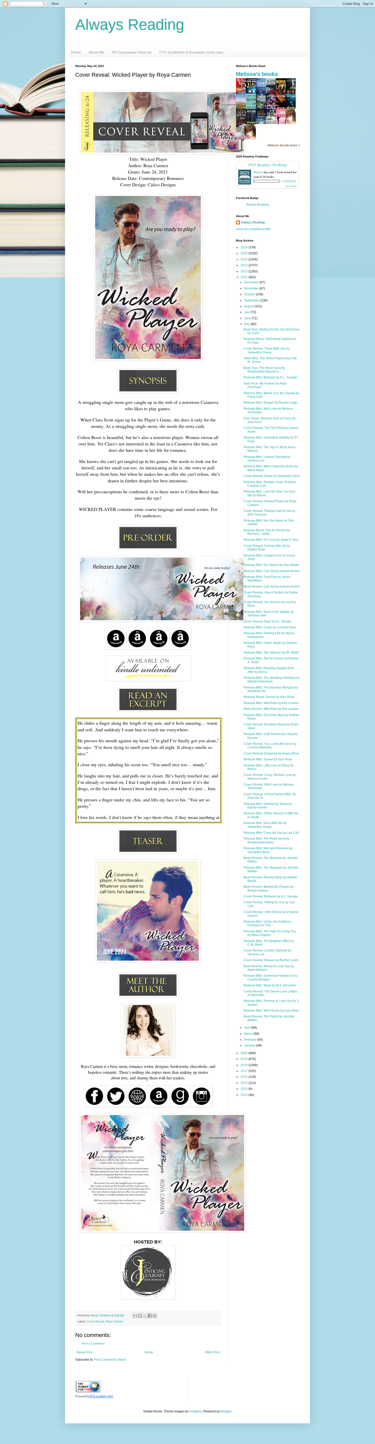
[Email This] (135, 1315)
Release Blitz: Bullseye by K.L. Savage (270, 377)
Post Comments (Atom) (110, 1359)
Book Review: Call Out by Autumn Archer (272, 586)
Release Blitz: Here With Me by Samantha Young (265, 824)
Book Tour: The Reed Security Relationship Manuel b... (264, 369)
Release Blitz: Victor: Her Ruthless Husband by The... (267, 923)
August (249, 306)
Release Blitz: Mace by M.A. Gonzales (270, 985)
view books (291, 186)
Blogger (226, 1411)
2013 (244, 1095)
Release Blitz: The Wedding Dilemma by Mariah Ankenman (271, 679)
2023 (244, 265)
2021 (244, 277)
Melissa (258, 172)
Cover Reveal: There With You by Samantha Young (267, 350)
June (248, 318)
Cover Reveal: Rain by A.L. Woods (267, 621)
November (251, 288)
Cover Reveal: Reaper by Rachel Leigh (271, 960)
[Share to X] (144, 1315)
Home (76, 52)
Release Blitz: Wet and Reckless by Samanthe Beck (268, 850)
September (252, 300)
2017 (244, 1071)
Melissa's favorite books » (284, 145)
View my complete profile (253, 229)
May (247, 324)
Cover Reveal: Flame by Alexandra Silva (271, 476)
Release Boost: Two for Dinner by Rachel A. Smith (267, 532)
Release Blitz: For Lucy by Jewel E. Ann (271, 539)
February (250, 1039)
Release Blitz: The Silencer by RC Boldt (271, 652)
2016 (244, 1077)
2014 (244, 1089)
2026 (244, 247)
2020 (244, 1053)
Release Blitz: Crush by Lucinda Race (270, 627)
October (250, 294)
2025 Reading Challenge (268, 164)
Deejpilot (195, 1411)
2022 (244, 271)
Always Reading (129, 24)
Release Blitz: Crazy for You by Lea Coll (271, 832)
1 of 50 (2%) (288, 181)
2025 (244, 253)
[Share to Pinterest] (154, 1315)
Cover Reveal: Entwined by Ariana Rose (271, 753)
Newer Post (85, 1352)
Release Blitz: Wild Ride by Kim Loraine (271, 703)
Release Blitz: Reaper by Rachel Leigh (270, 402)
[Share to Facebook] (149, 1315)
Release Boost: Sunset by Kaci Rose (269, 697)
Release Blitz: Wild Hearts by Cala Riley (271, 1010)
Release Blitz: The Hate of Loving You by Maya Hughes (270, 933)
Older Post (212, 1352)
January (250, 1045)
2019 (244, 1059)
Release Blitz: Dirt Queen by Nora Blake (271, 565)
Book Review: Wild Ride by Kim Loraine (271, 709)
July (247, 312)
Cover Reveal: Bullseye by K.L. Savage (271, 896)
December (251, 282)
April (247, 1027)
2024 (244, 259)
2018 (244, 1065)
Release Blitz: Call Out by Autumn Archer (272, 571)
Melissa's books (257, 74)
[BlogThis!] (140, 1315)
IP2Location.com (101, 1396)
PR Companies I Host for (132, 52)
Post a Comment (93, 1343)
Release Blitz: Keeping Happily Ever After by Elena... (269, 669)
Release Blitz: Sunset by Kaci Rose (268, 759)
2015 (244, 1083)
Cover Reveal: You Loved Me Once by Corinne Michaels (270, 745)
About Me (96, 52)
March (249, 1034)
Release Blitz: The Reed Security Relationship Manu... (266, 840)
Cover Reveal (95, 1321)
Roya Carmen (114, 1321)
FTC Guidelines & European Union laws (191, 52)
